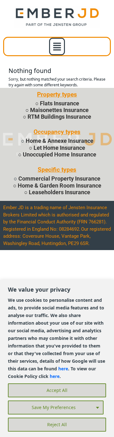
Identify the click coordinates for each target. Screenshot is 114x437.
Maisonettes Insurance (59, 110)
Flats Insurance (59, 103)
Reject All (57, 424)
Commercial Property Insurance (59, 178)
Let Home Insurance (59, 148)
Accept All (57, 390)
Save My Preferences (54, 407)
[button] (57, 46)
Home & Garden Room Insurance (59, 185)
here (63, 369)
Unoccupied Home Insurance (59, 154)
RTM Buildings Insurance (59, 117)
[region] (57, 358)
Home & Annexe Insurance (59, 141)
